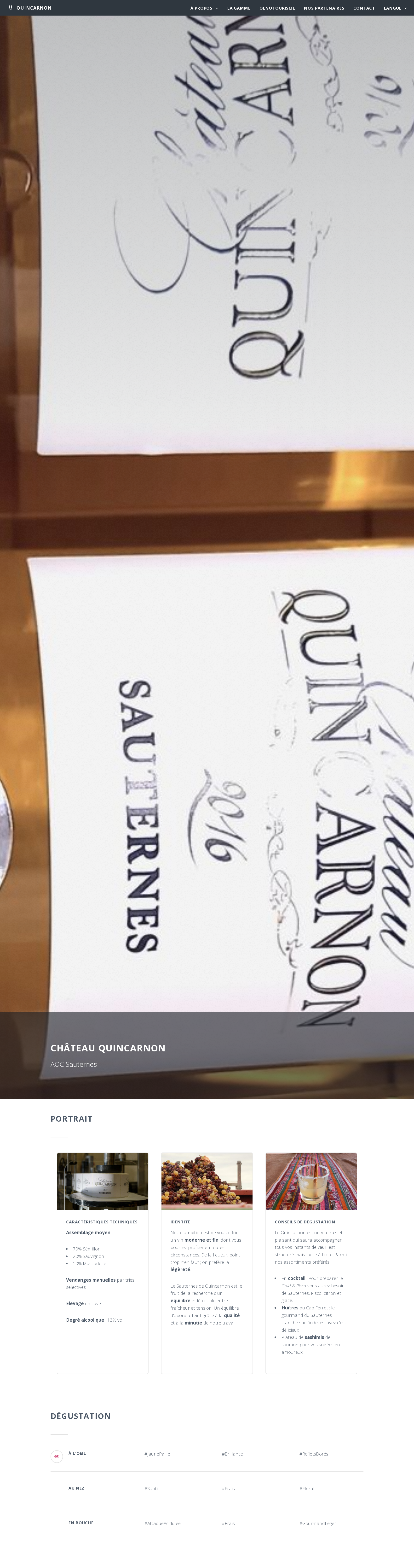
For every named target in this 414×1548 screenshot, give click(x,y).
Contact (364, 8)
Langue (393, 8)
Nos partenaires (324, 8)
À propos (201, 8)
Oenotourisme (277, 8)
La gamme (239, 8)
